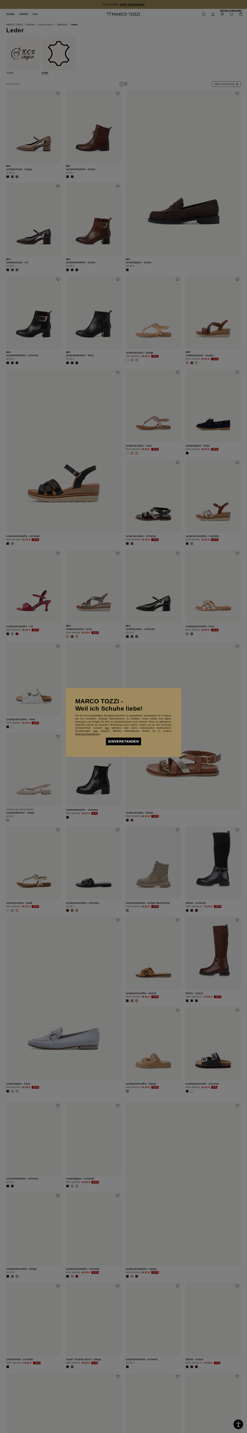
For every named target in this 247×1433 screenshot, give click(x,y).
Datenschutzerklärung (87, 734)
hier (107, 728)
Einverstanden (123, 741)
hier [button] (95, 731)
